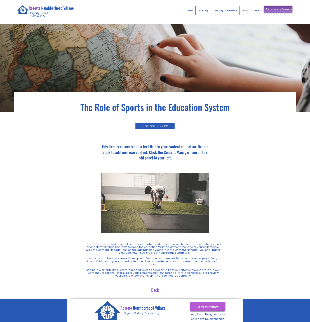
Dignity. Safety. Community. (40, 14)
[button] (278, 9)
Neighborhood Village (51, 8)
